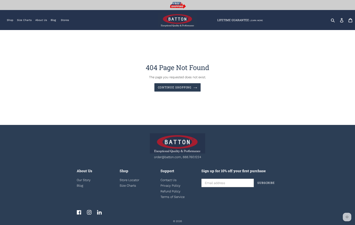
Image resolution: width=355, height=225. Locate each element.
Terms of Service (172, 197)
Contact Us (168, 180)
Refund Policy (170, 191)
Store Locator (129, 180)
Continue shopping (174, 87)
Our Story (84, 180)
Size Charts (128, 185)
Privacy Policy (170, 185)
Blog (80, 185)
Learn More (256, 20)
